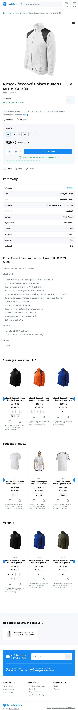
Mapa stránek (14, 709)
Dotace (56, 686)
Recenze (57, 689)
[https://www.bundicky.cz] (4, 13)
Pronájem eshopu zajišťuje (56, 708)
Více (24, 115)
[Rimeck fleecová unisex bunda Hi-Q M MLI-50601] (15, 378)
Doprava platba (34, 692)
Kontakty (32, 689)
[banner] (9, 4)
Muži (10, 13)
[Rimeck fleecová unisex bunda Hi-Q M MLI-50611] (39, 378)
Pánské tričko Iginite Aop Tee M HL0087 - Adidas (39, 483)
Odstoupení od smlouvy (37, 686)
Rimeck (70, 100)
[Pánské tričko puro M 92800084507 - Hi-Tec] (15, 461)
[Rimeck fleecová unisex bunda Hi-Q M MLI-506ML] (63, 540)
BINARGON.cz (70, 708)
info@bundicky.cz (44, 670)
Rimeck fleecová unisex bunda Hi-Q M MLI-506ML (63, 562)
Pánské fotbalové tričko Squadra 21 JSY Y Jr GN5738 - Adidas (63, 483)
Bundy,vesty (20, 13)
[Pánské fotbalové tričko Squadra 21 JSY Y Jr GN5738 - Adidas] (63, 461)
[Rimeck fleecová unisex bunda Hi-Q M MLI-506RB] (63, 378)
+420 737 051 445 (19, 670)
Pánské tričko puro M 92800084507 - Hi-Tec (15, 483)
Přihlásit (68, 656)
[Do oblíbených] (10, 421)
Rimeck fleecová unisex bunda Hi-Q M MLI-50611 (39, 399)
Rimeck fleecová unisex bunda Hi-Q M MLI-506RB (63, 399)
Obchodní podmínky (36, 695)
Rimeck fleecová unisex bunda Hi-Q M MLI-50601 (15, 399)
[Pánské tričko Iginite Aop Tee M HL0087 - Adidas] (39, 461)
